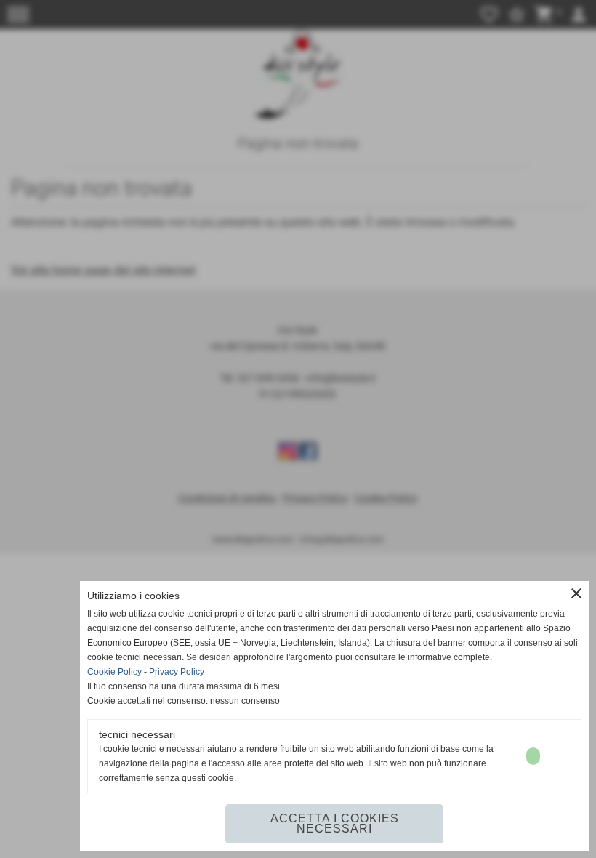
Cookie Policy (114, 672)
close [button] (576, 593)
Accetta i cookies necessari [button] (334, 823)
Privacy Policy (176, 672)
